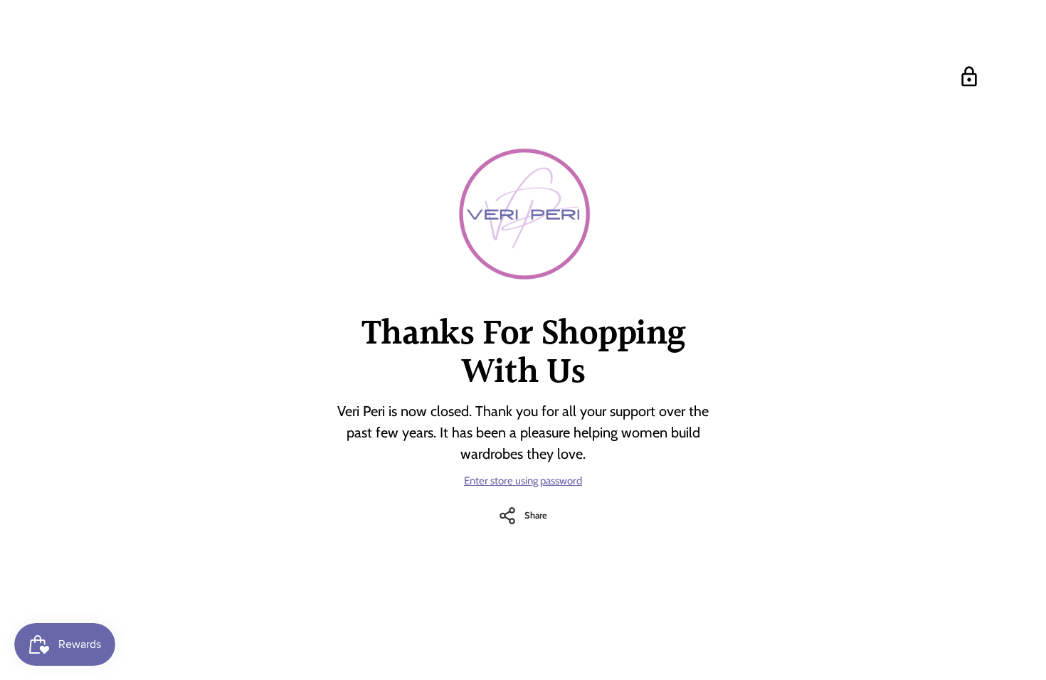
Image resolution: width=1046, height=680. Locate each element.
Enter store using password (523, 480)
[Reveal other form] (969, 77)
